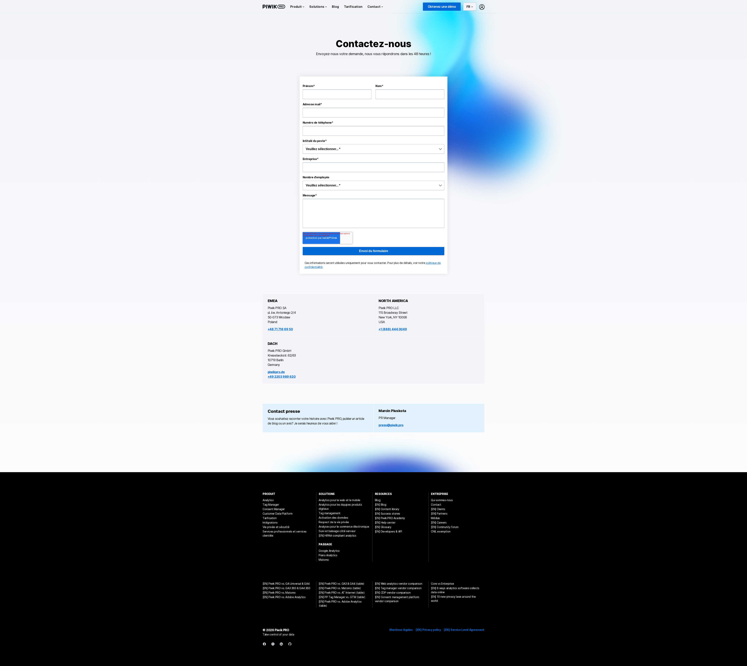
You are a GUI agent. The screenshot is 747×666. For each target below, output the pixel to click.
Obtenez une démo (442, 7)
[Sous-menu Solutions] (326, 7)
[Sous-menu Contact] (382, 7)
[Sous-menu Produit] (303, 7)
